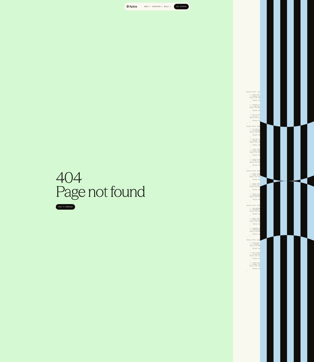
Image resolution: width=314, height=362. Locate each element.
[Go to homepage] (131, 6)
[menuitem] (147, 7)
